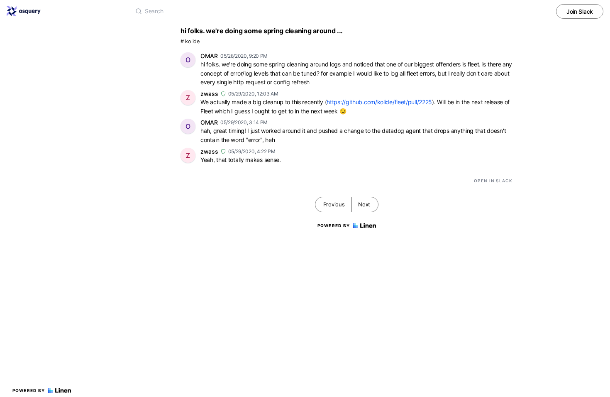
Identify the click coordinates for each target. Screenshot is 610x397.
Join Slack (579, 11)
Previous (334, 204)
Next (364, 204)
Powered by (28, 390)
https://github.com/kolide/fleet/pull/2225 (379, 101)
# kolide (190, 41)
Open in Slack (493, 180)
